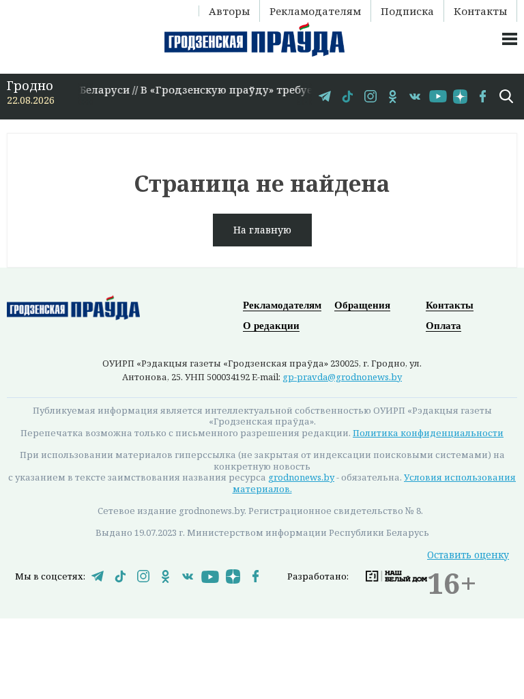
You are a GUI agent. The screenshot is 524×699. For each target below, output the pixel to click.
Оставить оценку (468, 554)
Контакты (480, 11)
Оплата (443, 325)
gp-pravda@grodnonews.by (342, 377)
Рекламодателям (315, 11)
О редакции (271, 325)
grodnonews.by (301, 477)
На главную (262, 229)
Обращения (362, 305)
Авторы (229, 11)
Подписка (407, 11)
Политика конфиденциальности (428, 433)
